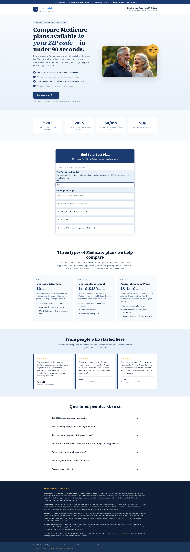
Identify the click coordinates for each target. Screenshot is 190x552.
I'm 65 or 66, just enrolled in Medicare (95, 204)
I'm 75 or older (95, 220)
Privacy (37, 548)
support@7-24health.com (64, 548)
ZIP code (58, 180)
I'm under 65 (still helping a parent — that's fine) (95, 228)
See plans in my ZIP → (46, 95)
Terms (44, 548)
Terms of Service (124, 533)
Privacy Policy (109, 533)
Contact (51, 548)
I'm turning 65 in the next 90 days (95, 196)
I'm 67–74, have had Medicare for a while (95, 212)
